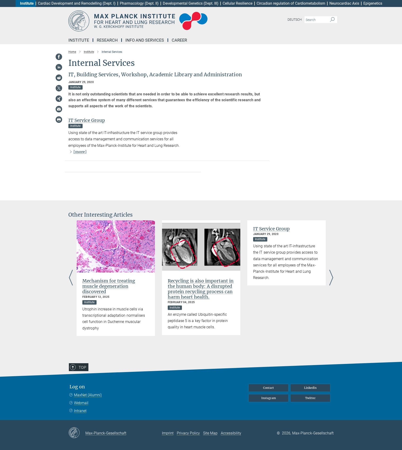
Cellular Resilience (237, 3)
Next (331, 278)
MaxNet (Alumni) (88, 395)
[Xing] (58, 98)
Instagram (268, 398)
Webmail (81, 403)
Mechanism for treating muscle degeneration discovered (108, 286)
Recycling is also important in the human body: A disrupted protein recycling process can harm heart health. (201, 289)
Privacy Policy (188, 433)
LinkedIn (310, 388)
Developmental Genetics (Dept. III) (190, 3)
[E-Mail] (58, 109)
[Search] (332, 20)
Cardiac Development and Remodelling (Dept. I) (77, 3)
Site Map (210, 433)
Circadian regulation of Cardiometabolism (291, 3)
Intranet (80, 411)
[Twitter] (58, 88)
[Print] (58, 119)
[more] (80, 151)
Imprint (168, 433)
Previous (70, 278)
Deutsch (295, 19)
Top (82, 367)
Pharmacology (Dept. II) (139, 3)
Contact (268, 388)
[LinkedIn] (58, 67)
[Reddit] (58, 77)
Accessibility (231, 433)
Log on (77, 387)
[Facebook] (58, 56)
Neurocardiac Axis (344, 3)
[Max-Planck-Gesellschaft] (76, 433)
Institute (27, 3)
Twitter (310, 398)
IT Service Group (86, 120)
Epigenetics (372, 3)
